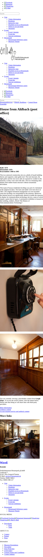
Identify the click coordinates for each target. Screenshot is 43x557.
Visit (5, 17)
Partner (6, 536)
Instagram (26, 518)
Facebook (11, 518)
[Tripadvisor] (8, 6)
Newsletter (7, 547)
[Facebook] (8, 2)
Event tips (11, 34)
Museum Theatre (14, 41)
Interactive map (13, 23)
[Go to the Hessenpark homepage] (21, 52)
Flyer (10, 525)
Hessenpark (8, 38)
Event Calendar (13, 32)
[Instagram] (8, 4)
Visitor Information (14, 19)
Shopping (11, 28)
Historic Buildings (20, 102)
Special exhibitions (14, 36)
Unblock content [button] (5, 409)
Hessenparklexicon (6, 102)
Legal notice (8, 551)
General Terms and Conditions (14, 552)
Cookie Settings (9, 554)
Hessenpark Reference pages (17, 40)
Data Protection (9, 549)
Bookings (11, 21)
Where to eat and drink (15, 27)
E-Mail (16, 520)
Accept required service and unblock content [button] (14, 411)
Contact (6, 534)
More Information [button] (6, 408)
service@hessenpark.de (13, 476)
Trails (10, 527)
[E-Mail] (7, 8)
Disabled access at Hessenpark (18, 25)
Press (6, 538)
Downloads (8, 523)
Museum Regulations (11, 545)
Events (6, 30)
